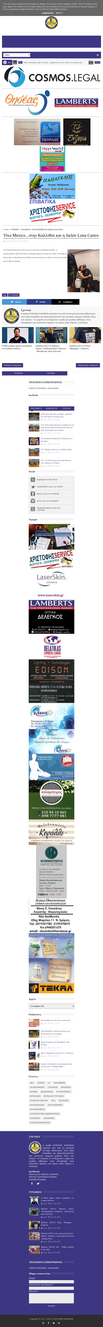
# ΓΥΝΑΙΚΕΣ (13, 295)
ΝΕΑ (54, 1101)
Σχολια (67, 408)
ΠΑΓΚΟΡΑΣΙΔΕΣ (37, 1105)
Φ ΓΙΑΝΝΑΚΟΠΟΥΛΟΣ (40, 1123)
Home (5, 229)
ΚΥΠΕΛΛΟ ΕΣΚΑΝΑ (39, 1101)
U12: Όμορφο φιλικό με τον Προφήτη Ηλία (56, 449)
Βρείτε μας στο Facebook (48, 493)
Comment (68, 302)
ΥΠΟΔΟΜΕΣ (49, 1118)
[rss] (59, 1323)
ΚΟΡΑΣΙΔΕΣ (35, 1096)
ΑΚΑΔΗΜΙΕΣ (59, 1083)
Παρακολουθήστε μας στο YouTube (48, 509)
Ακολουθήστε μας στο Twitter (50, 486)
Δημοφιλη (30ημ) (51, 409)
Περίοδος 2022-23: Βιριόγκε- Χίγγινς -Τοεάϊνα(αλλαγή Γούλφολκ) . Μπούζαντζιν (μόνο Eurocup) (51, 348)
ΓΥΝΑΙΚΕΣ (15, 229)
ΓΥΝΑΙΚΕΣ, (24, 241)
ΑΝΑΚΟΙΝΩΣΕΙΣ (37, 1087)
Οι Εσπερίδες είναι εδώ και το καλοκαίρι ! (56, 1020)
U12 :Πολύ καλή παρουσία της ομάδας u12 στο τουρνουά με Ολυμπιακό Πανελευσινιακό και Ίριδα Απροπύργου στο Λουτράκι (57, 427)
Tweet (18, 302)
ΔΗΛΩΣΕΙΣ (66, 1087)
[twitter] (38, 1183)
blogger (51, 373)
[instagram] (43, 1323)
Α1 (49, 1083)
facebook (18, 373)
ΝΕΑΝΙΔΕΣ (63, 1101)
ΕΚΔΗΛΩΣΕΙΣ (47, 1092)
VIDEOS (41, 1083)
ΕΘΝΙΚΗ (34, 1092)
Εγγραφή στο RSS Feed (47, 479)
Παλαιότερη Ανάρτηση (88, 365)
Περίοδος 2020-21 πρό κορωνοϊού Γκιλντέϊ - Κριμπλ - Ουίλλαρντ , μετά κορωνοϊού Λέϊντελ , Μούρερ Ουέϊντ (57, 1236)
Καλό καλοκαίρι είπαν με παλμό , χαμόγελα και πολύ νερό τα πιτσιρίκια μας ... (32, 62)
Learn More (47, 13)
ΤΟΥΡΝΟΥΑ (35, 1118)
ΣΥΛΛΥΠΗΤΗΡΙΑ (37, 1109)
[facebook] (32, 1183)
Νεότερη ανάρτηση (12, 365)
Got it (59, 13)
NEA (32, 1083)
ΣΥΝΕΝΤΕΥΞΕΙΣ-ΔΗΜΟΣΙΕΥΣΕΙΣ (45, 1114)
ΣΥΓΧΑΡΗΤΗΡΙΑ (55, 1105)
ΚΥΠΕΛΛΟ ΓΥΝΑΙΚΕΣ (54, 1096)
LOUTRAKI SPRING (79, 62)
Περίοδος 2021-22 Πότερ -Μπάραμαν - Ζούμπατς (79, 347)
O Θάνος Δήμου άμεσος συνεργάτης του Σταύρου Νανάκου (17, 347)
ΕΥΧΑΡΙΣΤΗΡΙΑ (63, 1092)
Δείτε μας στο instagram (48, 501)
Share (42, 302)
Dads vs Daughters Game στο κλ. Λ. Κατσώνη (57, 1053)
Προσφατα (36, 408)
